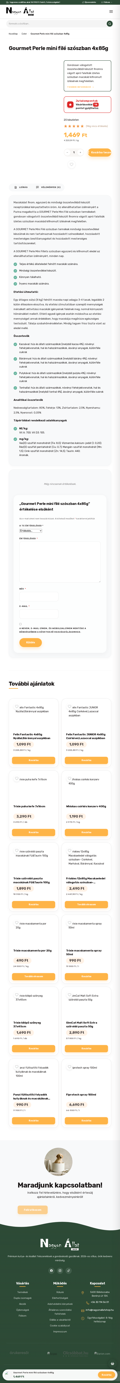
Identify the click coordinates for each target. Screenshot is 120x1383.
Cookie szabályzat (60, 1325)
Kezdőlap (13, 33)
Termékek (22, 1292)
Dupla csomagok (23, 1298)
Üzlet (24, 33)
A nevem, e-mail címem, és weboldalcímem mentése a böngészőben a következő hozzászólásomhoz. (52, 630)
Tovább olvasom (86, 904)
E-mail (24, 606)
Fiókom (107, 2)
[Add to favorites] (72, 164)
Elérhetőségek (60, 1298)
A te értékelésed (31, 525)
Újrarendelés (90, 2)
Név (22, 589)
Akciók (22, 1304)
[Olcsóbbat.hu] (75, 1354)
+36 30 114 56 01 (100, 1302)
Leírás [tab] (21, 187)
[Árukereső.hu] (19, 1353)
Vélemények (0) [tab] (48, 187)
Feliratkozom (32, 1209)
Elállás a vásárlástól (60, 1319)
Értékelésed (28, 538)
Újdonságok (22, 1310)
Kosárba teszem (101, 152)
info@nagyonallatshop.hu (100, 1310)
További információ (79, 87)
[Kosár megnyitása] (112, 1363)
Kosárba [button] (33, 760)
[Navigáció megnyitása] (111, 11)
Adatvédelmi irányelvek (60, 1304)
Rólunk (60, 1292)
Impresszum (60, 1331)
